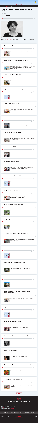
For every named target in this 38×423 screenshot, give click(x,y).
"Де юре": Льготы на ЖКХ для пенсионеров (14, 147)
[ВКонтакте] (7, 15)
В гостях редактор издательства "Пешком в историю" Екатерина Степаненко (22, 51)
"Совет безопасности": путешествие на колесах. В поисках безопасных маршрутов (17, 292)
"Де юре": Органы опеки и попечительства (13, 219)
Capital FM (19, 413)
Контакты (28, 401)
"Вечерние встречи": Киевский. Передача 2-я (14, 262)
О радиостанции (11, 401)
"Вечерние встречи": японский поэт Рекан (13, 204)
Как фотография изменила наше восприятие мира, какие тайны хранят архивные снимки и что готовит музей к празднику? (21, 124)
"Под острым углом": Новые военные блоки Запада (16, 233)
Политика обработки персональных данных (7, 410)
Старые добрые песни (11, 6)
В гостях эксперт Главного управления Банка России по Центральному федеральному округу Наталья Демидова (21, 197)
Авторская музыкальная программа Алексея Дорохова (19, 327)
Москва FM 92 (19, 398)
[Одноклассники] (9, 15)
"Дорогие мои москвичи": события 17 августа (14, 307)
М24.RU (21, 412)
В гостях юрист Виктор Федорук (15, 152)
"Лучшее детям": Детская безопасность (13, 379)
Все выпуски (19, 393)
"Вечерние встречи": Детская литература (13, 45)
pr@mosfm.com (12, 408)
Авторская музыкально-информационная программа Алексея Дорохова (22, 95)
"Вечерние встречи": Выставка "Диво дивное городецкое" (17, 364)
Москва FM (32, 412)
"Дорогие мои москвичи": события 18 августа (14, 248)
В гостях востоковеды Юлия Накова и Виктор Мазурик (19, 210)
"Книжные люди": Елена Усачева (11, 103)
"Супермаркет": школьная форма (11, 161)
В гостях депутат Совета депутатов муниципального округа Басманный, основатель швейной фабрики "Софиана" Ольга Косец (21, 168)
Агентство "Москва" (26, 412)
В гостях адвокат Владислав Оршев (16, 225)
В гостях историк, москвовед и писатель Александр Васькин (20, 268)
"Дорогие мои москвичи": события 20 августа (14, 89)
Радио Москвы (19, 1)
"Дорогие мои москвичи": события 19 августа (14, 175)
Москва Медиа (6, 412)
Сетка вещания (19, 404)
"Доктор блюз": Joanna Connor (11, 350)
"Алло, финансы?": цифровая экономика (13, 190)
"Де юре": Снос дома (9, 276)
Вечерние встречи (9, 39)
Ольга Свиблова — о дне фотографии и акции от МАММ (16, 118)
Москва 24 (11, 412)
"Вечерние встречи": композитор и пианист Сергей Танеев (17, 336)
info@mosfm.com (5, 407)
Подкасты (23, 401)
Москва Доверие (16, 412)
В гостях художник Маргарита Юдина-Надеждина (18, 370)
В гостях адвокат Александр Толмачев (16, 282)
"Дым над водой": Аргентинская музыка (13, 321)
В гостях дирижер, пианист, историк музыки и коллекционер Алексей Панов (22, 341)
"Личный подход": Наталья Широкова (12, 74)
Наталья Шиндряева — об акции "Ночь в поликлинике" (16, 60)
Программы (18, 401)
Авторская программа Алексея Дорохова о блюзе (18, 356)
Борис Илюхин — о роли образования (12, 132)
